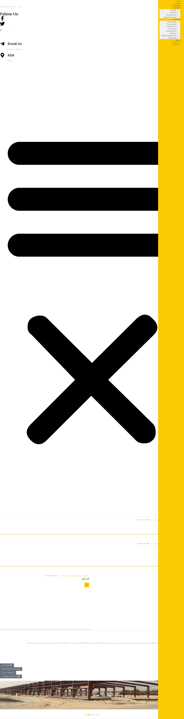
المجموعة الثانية (66, 576)
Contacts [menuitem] (178, 40)
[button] (92, 288)
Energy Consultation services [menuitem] (169, 35)
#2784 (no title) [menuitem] (176, 6)
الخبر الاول (85, 579)
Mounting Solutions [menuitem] (171, 15)
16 (59, 575)
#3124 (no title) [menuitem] (176, 19)
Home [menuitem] (178, 1)
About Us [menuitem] (177, 3)
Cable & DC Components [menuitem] (170, 17)
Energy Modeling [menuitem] (172, 38)
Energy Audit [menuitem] (173, 33)
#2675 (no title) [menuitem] (176, 8)
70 (151, 520)
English (175, 43)
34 (151, 543)
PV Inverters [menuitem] (173, 12)
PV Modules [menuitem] (173, 10)
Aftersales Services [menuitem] (171, 31)
